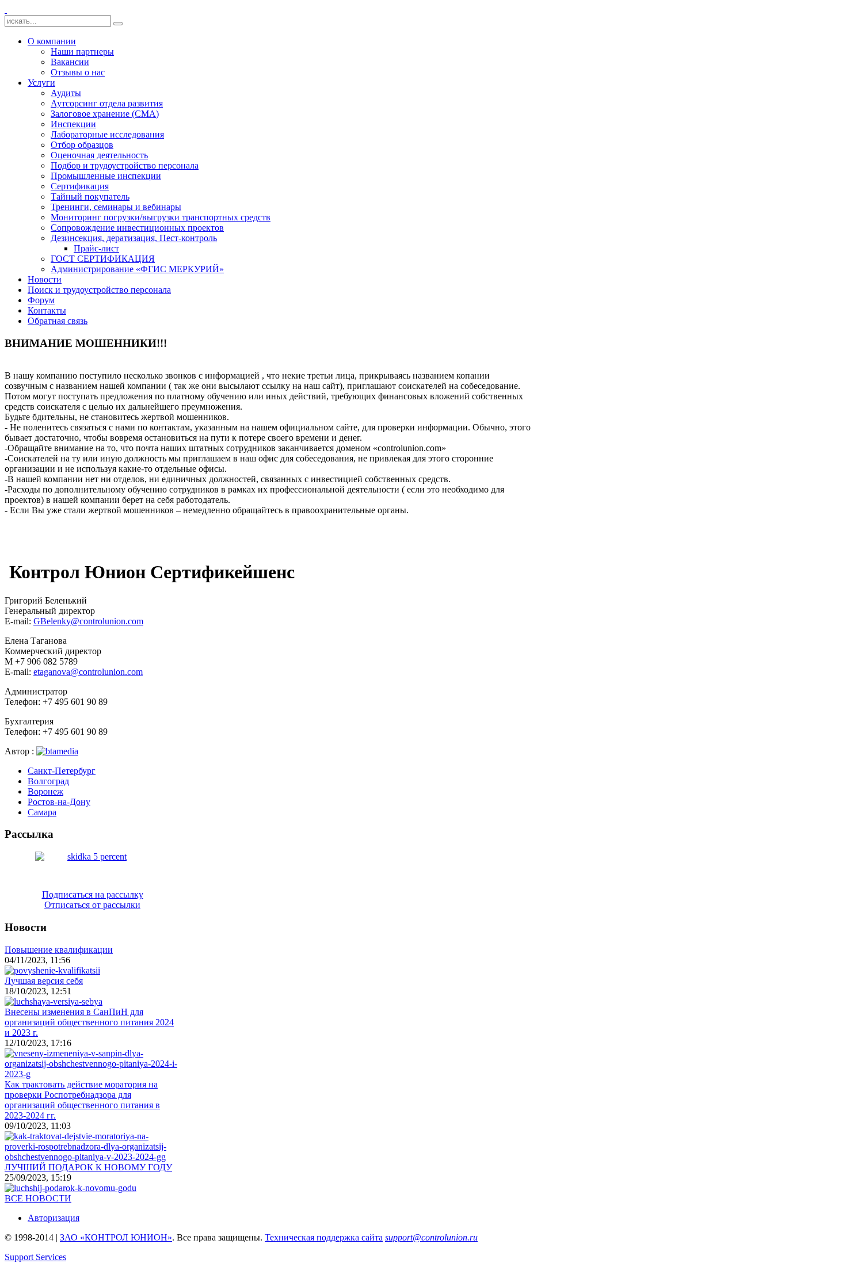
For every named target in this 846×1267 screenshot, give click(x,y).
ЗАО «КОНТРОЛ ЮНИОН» (116, 1237)
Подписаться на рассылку (92, 894)
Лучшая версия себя (44, 981)
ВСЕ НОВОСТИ (38, 1198)
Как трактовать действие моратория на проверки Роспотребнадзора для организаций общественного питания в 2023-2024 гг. (82, 1099)
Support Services (35, 1257)
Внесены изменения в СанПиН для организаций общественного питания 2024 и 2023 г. (89, 1022)
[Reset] (118, 23)
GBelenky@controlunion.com (88, 621)
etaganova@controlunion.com (88, 672)
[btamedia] (57, 751)
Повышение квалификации (59, 950)
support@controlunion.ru (431, 1237)
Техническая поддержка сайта (324, 1237)
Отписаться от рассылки (92, 905)
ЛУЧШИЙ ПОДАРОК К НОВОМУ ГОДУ (88, 1167)
